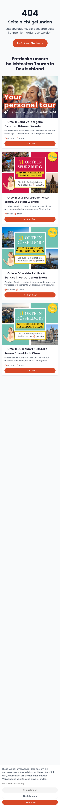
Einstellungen (30, 796)
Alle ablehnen (30, 790)
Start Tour (32, 143)
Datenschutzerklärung (13, 783)
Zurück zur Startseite (30, 43)
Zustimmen (30, 802)
